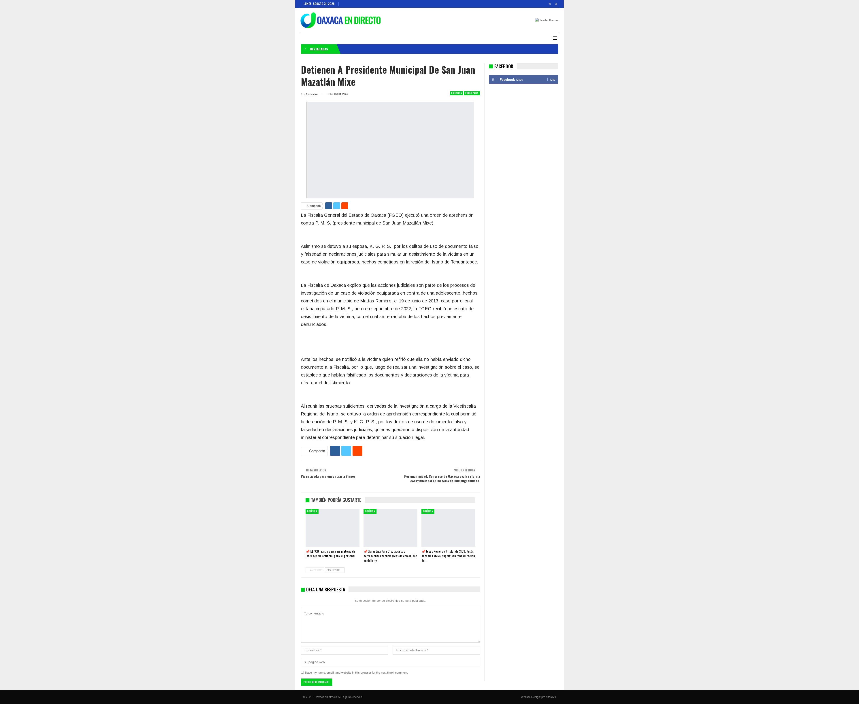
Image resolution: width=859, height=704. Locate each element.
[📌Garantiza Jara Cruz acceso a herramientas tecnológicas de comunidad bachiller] (390, 528)
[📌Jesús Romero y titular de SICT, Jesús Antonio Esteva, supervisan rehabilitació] (448, 528)
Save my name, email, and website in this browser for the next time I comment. (356, 672)
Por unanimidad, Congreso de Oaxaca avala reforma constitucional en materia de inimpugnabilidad (442, 478)
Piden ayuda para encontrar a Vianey (328, 476)
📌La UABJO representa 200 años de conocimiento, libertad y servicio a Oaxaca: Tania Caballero (404, 49)
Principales (471, 93)
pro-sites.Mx (548, 697)
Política (312, 511)
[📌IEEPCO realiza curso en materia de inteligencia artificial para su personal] (332, 528)
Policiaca (456, 93)
